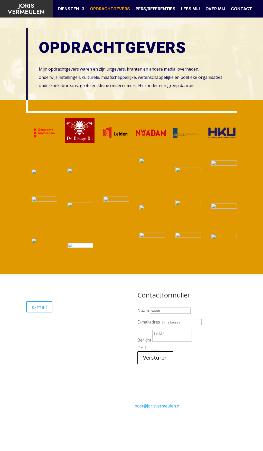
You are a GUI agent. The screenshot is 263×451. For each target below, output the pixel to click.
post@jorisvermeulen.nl (157, 406)
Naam (143, 310)
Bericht (144, 340)
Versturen (155, 357)
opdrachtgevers (110, 9)
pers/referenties (155, 9)
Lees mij (190, 9)
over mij (215, 9)
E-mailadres (148, 322)
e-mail (39, 306)
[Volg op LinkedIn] (193, 409)
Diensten (68, 9)
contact (241, 9)
